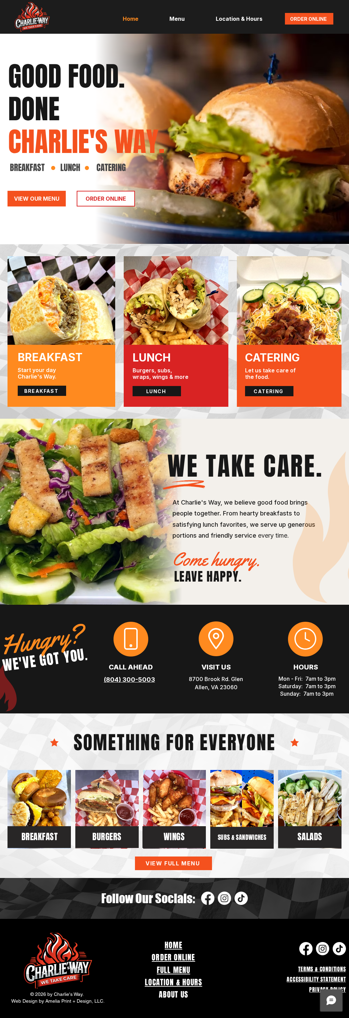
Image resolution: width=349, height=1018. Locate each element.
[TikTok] (241, 898)
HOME (173, 945)
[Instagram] (224, 898)
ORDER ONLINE (173, 957)
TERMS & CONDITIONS (322, 969)
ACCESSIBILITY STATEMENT (316, 979)
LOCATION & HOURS (173, 982)
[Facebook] (207, 898)
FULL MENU (173, 970)
